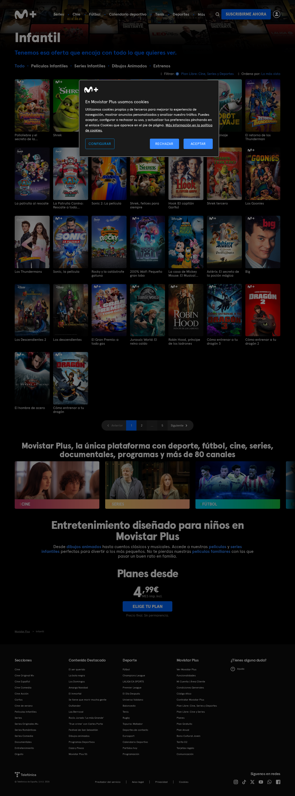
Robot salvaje (217, 135)
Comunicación (185, 754)
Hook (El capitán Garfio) (181, 205)
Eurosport (128, 735)
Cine (76, 14)
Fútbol (94, 14)
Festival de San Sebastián (83, 729)
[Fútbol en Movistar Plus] (237, 485)
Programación (131, 754)
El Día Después (131, 693)
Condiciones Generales (190, 687)
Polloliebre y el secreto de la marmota (26, 137)
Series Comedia (24, 735)
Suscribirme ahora (246, 14)
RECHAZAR (164, 144)
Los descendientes (67, 340)
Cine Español (22, 681)
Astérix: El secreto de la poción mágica (223, 273)
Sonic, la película (66, 272)
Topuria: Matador (133, 723)
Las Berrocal (76, 711)
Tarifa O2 (182, 742)
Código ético (184, 693)
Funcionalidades (186, 675)
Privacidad (161, 781)
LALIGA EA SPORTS (133, 681)
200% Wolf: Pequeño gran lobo (146, 273)
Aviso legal (138, 781)
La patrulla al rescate (32, 203)
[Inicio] (25, 14)
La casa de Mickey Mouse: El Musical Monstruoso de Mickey (185, 273)
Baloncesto (129, 705)
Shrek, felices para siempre (144, 205)
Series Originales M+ (26, 723)
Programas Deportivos (82, 742)
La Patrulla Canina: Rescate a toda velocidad (68, 205)
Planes (180, 717)
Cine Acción (22, 693)
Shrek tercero (217, 203)
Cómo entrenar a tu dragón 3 (222, 342)
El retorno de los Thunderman (258, 137)
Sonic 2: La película (106, 203)
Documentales (23, 742)
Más (201, 14)
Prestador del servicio (108, 781)
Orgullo (19, 754)
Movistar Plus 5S (78, 754)
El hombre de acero (30, 408)
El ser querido (77, 669)
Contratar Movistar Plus (190, 699)
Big (247, 272)
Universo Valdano (133, 699)
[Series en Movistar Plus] (147, 485)
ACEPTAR (198, 144)
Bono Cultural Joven (188, 735)
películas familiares (211, 551)
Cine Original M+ (24, 675)
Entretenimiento (24, 748)
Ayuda (240, 668)
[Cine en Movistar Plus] (57, 485)
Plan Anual (183, 729)
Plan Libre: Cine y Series (191, 711)
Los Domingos (77, 681)
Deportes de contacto (135, 729)
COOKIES (183, 781)
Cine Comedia (23, 687)
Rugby (126, 717)
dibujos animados (84, 546)
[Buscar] (217, 14)
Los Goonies (254, 203)
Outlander (75, 705)
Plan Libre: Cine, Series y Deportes (197, 705)
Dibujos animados (79, 735)
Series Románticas (25, 729)
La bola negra (77, 675)
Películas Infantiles (25, 711)
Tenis (159, 14)
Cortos (18, 699)
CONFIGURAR (100, 144)
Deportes (181, 14)
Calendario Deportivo (135, 742)
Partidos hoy (130, 748)
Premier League (132, 687)
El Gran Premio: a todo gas (105, 342)
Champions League (134, 675)
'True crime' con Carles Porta (86, 723)
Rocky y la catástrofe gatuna (108, 273)
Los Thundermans (28, 272)
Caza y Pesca (76, 748)
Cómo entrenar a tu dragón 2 (260, 342)
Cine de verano (24, 705)
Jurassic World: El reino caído (143, 342)
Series (59, 14)
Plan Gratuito (184, 723)
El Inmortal (75, 693)
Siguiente (177, 425)
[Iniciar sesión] (276, 14)
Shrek (57, 135)
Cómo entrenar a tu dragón (68, 410)
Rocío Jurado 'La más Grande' (86, 717)
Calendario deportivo (128, 14)
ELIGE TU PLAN (148, 606)
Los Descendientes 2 (30, 340)
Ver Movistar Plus (186, 669)
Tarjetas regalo (185, 748)
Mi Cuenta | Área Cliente (191, 681)
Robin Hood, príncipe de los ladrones (184, 342)
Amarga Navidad (78, 687)
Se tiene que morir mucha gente (87, 699)
